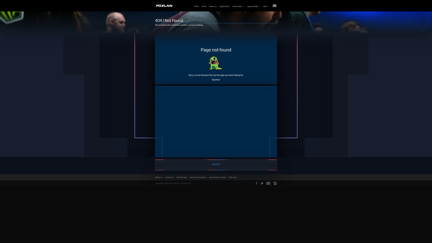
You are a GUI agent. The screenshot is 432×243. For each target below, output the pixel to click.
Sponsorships (252, 6)
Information (237, 6)
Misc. (265, 6)
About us (213, 6)
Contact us (169, 177)
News (204, 6)
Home (196, 6)
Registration (225, 6)
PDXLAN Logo (181, 177)
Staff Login (233, 177)
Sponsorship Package (217, 177)
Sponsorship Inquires (198, 177)
